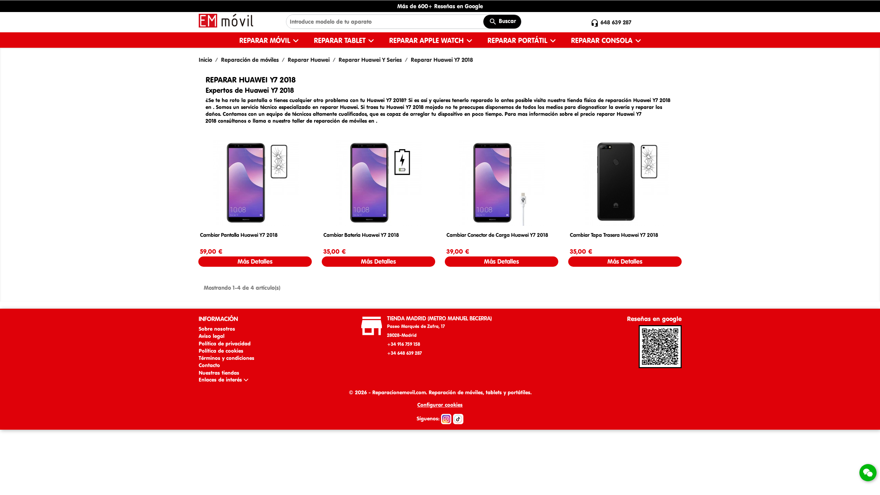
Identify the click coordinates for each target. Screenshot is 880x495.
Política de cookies (221, 351)
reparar (330, 107)
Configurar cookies (440, 405)
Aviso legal (211, 336)
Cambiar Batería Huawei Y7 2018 (361, 235)
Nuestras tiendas (219, 373)
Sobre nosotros (217, 329)
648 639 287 (616, 22)
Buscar (506, 21)
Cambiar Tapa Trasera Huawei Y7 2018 (614, 235)
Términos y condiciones (226, 358)
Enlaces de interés (221, 379)
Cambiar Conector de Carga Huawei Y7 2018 (497, 235)
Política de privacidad (225, 343)
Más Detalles (255, 261)
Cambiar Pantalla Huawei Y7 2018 (239, 235)
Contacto (209, 365)
